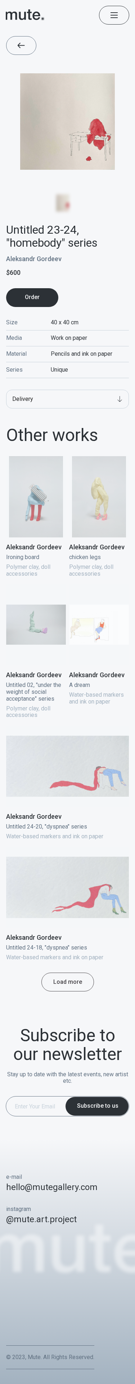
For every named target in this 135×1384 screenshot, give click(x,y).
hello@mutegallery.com (52, 1187)
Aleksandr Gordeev (34, 259)
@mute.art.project (41, 1219)
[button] (67, 399)
